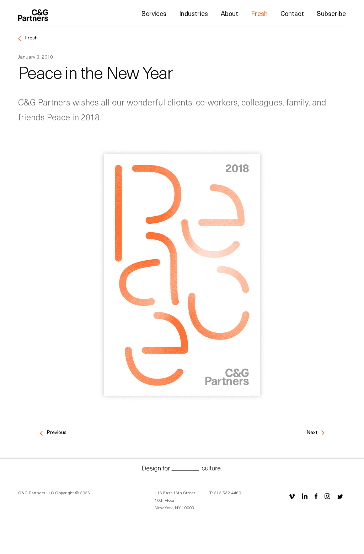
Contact (292, 13)
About (229, 13)
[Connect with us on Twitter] (340, 495)
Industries (193, 13)
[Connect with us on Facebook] (316, 495)
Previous (56, 432)
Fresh (259, 13)
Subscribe (331, 13)
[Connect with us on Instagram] (327, 495)
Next (312, 432)
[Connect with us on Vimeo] (293, 495)
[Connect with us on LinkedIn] (304, 495)
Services (153, 13)
